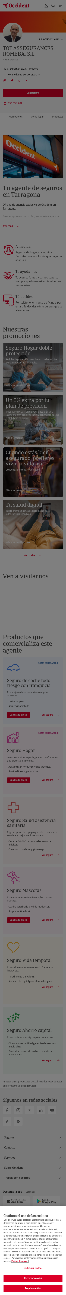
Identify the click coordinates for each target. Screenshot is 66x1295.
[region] (33, 1250)
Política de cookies (19, 1261)
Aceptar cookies (33, 1288)
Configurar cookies (33, 1268)
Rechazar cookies (33, 1278)
